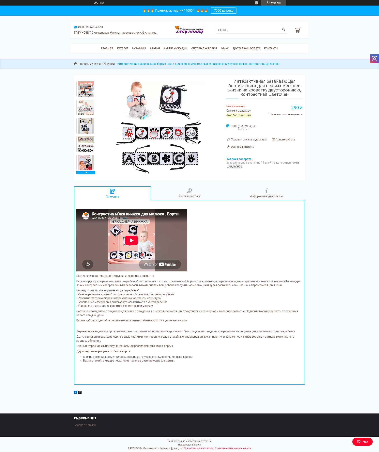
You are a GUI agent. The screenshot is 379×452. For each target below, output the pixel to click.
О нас (225, 48)
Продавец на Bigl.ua (189, 444)
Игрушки (109, 63)
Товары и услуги (90, 63)
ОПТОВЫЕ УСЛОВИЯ (204, 48)
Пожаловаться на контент (198, 448)
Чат (365, 441)
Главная (107, 48)
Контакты (271, 48)
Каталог (122, 48)
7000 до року (223, 10)
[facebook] (75, 393)
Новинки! (139, 48)
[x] (80, 393)
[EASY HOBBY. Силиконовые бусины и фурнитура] (189, 29)
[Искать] (284, 30)
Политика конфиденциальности (233, 448)
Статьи (155, 48)
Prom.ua (207, 441)
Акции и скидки (175, 48)
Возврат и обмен (85, 425)
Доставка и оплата (246, 48)
